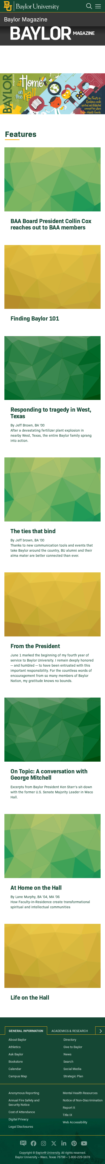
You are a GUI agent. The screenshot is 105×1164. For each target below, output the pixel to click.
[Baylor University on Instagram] (43, 1145)
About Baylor (17, 1039)
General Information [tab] (26, 1030)
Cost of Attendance (22, 1111)
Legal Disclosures (21, 1126)
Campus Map (18, 1076)
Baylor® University (48, 1152)
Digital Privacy (18, 1119)
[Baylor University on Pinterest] (73, 1145)
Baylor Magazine (25, 19)
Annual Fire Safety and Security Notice (24, 1102)
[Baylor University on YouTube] (82, 1145)
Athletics (15, 1046)
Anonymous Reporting (24, 1092)
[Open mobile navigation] (99, 7)
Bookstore (16, 1061)
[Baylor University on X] (53, 1145)
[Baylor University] (31, 6)
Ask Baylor (16, 1054)
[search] (87, 7)
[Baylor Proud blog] (22, 1145)
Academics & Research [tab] (70, 1030)
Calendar (15, 1068)
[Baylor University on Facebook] (33, 1145)
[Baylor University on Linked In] (63, 1145)
